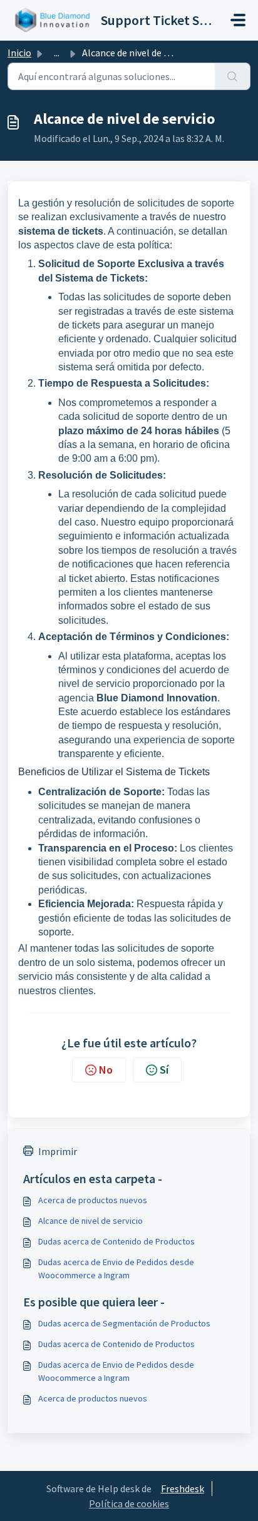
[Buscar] (232, 76)
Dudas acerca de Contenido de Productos (116, 1241)
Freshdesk (182, 1488)
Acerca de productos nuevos (92, 1200)
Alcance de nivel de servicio (90, 1220)
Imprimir (57, 1151)
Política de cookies (129, 1503)
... (56, 52)
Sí (164, 1069)
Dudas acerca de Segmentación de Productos (124, 1323)
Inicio (19, 52)
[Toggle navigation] (237, 20)
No (106, 1069)
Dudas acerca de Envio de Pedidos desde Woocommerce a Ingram (116, 1268)
